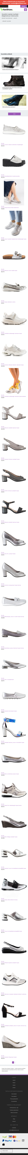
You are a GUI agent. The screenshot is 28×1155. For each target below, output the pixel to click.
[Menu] (25, 9)
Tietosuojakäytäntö (14, 1098)
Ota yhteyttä (14, 1093)
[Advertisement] (14, 38)
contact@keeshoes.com (18, 3)
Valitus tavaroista (14, 1112)
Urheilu (14, 1087)
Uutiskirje (14, 1127)
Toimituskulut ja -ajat (14, 1107)
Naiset (14, 1082)
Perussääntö (14, 1096)
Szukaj (24, 6)
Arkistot (14, 1121)
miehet (14, 1085)
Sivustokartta (14, 1101)
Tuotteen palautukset (14, 1110)
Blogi (14, 1118)
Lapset (14, 1080)
